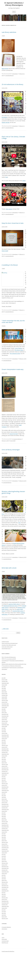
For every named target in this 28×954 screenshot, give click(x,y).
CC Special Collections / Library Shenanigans (14, 4)
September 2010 (5, 906)
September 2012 (5, 871)
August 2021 (4, 719)
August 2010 (4, 908)
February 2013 (5, 863)
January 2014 (4, 844)
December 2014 (5, 825)
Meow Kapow (5, 68)
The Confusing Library (15, 353)
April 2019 (4, 743)
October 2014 (4, 828)
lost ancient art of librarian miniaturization (12, 665)
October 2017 (4, 771)
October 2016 (4, 788)
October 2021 (4, 717)
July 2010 (3, 909)
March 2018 (4, 762)
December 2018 (5, 748)
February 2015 (5, 821)
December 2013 (5, 845)
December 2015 (5, 804)
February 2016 (5, 800)
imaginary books (5, 641)
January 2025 (4, 693)
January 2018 (4, 766)
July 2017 (3, 776)
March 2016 (4, 799)
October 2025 (4, 681)
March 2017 (4, 781)
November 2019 (5, 735)
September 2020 (5, 724)
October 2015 (4, 807)
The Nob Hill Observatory (10, 657)
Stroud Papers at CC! (6, 648)
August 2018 (4, 755)
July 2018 (3, 757)
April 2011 (4, 896)
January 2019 (4, 747)
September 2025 (5, 683)
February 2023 (5, 700)
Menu (14, 11)
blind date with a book (9, 568)
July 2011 (3, 892)
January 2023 (4, 702)
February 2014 (5, 842)
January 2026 (4, 679)
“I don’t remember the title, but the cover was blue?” (13, 321)
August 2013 (4, 852)
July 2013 (3, 854)
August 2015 (4, 811)
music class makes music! (7, 646)
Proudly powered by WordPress (8, 951)
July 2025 (3, 686)
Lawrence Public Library (14, 604)
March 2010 (4, 916)
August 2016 (4, 792)
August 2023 (4, 698)
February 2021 (5, 721)
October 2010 (4, 904)
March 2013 (4, 861)
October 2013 (4, 849)
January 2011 (4, 899)
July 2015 (3, 813)
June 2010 (4, 911)
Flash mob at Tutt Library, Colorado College (13, 137)
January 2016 (4, 802)
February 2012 (5, 882)
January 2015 (4, 823)
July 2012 (3, 875)
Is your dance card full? (11, 659)
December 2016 (5, 787)
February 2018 (5, 764)
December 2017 (5, 768)
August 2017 (4, 774)
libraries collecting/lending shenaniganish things (13, 492)
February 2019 (5, 745)
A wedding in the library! (10, 265)
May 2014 (4, 837)
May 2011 (4, 894)
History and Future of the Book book (9, 643)
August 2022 (4, 707)
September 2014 (5, 830)
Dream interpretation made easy (12, 369)
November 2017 (5, 769)
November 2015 (5, 806)
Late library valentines (9, 32)
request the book (13, 433)
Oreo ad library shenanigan (11, 450)
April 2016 (4, 797)
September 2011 (5, 890)
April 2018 (4, 761)
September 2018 (5, 754)
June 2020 (4, 729)
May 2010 (4, 913)
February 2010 (5, 918)
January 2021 (4, 723)
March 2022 (4, 712)
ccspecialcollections (9, 75)
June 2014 (4, 835)
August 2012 (4, 873)
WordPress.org (5, 942)
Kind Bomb (4, 117)
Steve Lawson (9, 209)
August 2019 (4, 738)
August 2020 (4, 726)
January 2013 (4, 864)
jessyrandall (12, 440)
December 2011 (5, 885)
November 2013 (5, 847)
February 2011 (5, 897)
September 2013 (5, 851)
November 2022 (5, 704)
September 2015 (5, 809)
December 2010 (5, 901)
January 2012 (4, 883)
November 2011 (5, 887)
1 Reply (3, 35)
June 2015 (4, 814)
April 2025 (4, 690)
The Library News (19, 350)
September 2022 (5, 705)
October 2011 (4, 889)
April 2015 (4, 818)
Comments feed (5, 941)
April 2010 (4, 915)
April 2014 (4, 838)
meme (23, 180)
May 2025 (4, 688)
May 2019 (4, 742)
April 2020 (4, 731)
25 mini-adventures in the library (12, 84)
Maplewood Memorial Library (11, 605)
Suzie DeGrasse (5, 660)
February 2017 (5, 783)
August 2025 (4, 684)
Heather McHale (5, 122)
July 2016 (3, 793)
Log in (3, 937)
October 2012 (4, 870)
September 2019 (5, 736)
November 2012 (5, 868)
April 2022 (4, 710)
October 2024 (4, 695)
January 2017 (4, 785)
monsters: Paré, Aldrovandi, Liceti (9, 645)
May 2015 (4, 816)
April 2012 (4, 878)
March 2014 (4, 840)
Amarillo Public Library (18, 611)
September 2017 (5, 773)
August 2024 (4, 697)
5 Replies (3, 326)
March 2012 (4, 880)
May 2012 (4, 877)
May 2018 (4, 759)
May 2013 (4, 858)
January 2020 (4, 733)
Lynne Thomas (18, 348)
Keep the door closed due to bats (13, 223)
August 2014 (4, 832)
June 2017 (4, 778)
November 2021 (5, 716)
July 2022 (3, 709)
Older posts (5, 628)
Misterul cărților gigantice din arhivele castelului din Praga (14, 664)
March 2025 (4, 691)
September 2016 (5, 790)
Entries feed (4, 939)
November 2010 (5, 903)
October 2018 (4, 752)
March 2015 (4, 819)
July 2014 (3, 833)
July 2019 (3, 740)
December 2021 (5, 714)
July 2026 (3, 678)
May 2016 (4, 795)
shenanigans (15, 73)
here (6, 177)
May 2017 (4, 780)
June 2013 (4, 856)
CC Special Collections (16, 439)
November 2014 (5, 826)
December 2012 (5, 866)
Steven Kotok (5, 251)
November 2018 (5, 750)
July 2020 (3, 728)
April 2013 (4, 859)
